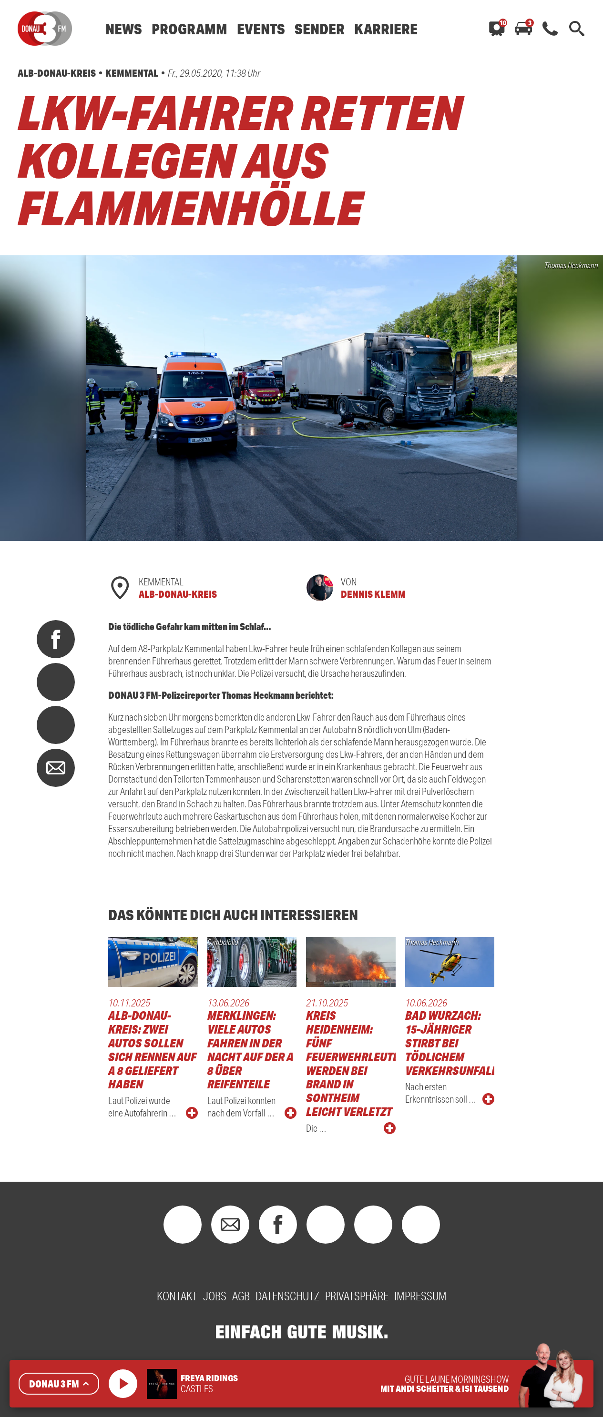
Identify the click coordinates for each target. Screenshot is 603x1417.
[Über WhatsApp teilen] (56, 725)
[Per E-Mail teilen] (56, 768)
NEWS (123, 29)
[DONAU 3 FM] (45, 28)
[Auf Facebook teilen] (56, 639)
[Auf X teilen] (56, 682)
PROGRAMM (189, 29)
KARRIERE (386, 29)
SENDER (320, 29)
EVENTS (261, 29)
